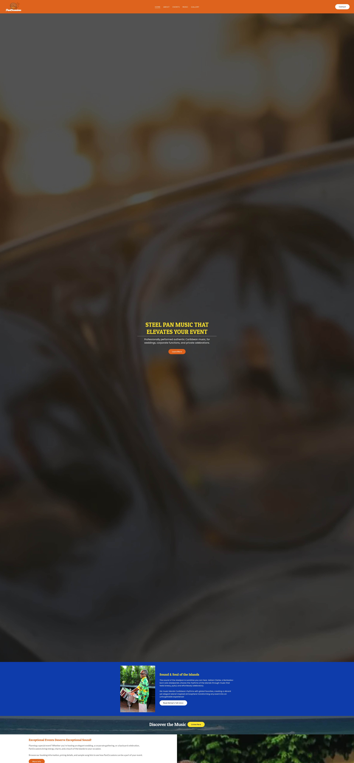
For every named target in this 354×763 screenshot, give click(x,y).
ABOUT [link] (166, 7)
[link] (13, 6)
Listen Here (196, 724)
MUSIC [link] (185, 7)
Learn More (177, 352)
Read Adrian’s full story (173, 703)
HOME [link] (157, 7)
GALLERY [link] (195, 7)
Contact (342, 7)
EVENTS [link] (176, 7)
